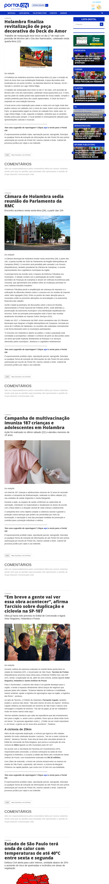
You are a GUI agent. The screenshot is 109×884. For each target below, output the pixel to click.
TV (75, 107)
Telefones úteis (40, 13)
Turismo (78, 69)
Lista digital (24, 13)
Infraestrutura (82, 126)
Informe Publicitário (84, 145)
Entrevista (79, 50)
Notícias (11, 13)
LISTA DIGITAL (88, 19)
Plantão (78, 88)
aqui (46, 128)
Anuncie (63, 13)
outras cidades (40, 5)
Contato (53, 13)
